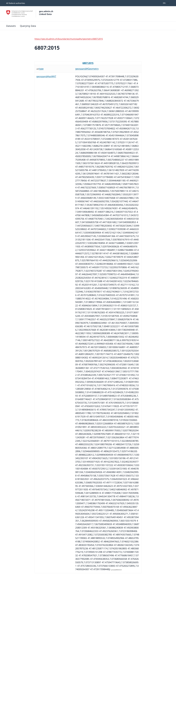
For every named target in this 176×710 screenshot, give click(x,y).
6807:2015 (87, 63)
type (41, 68)
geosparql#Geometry (87, 68)
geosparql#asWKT (46, 76)
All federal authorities (15, 3)
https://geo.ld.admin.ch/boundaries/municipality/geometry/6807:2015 (69, 38)
